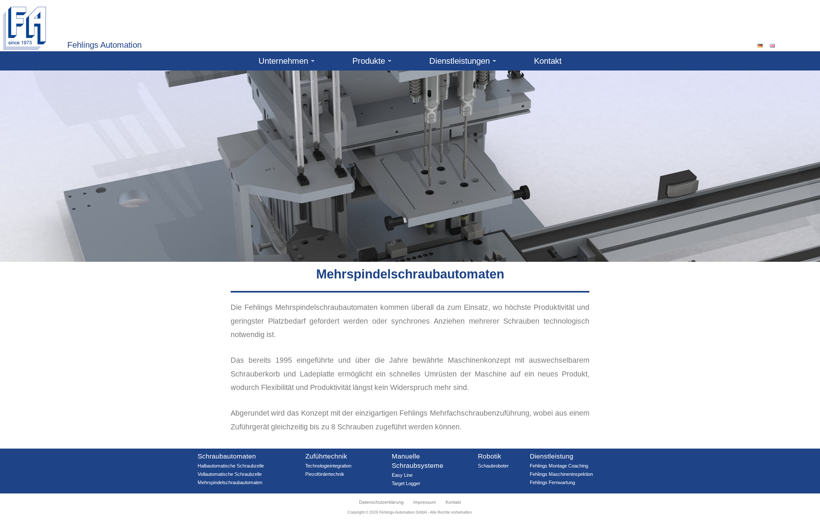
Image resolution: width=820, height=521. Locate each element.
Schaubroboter (493, 465)
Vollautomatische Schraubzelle (230, 474)
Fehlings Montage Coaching (559, 465)
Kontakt (548, 61)
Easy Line (402, 475)
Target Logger (406, 483)
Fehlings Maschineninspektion (561, 474)
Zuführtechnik (326, 456)
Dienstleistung (551, 456)
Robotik (489, 456)
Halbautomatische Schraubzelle (231, 465)
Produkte (368, 61)
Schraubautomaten (227, 456)
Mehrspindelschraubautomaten (230, 482)
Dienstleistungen (459, 61)
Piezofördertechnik (324, 474)
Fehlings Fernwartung (552, 482)
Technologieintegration (328, 465)
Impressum (424, 502)
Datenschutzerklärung (381, 502)
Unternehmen (283, 61)
